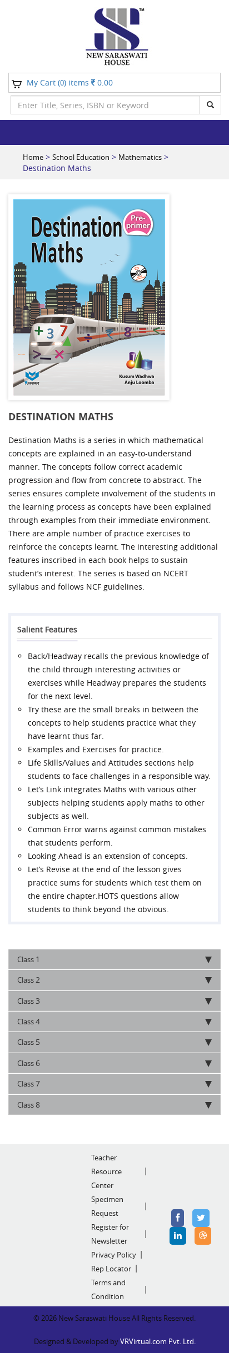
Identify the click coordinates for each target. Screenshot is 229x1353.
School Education (80, 157)
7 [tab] (28, 1083)
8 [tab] (28, 1104)
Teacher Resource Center (106, 1171)
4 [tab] (28, 1021)
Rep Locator (111, 1269)
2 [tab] (28, 979)
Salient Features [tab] (47, 629)
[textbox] (105, 104)
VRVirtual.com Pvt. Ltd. (158, 1341)
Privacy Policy (113, 1255)
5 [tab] (28, 1042)
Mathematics (140, 157)
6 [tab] (28, 1063)
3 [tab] (28, 1000)
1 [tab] (28, 959)
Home (33, 157)
